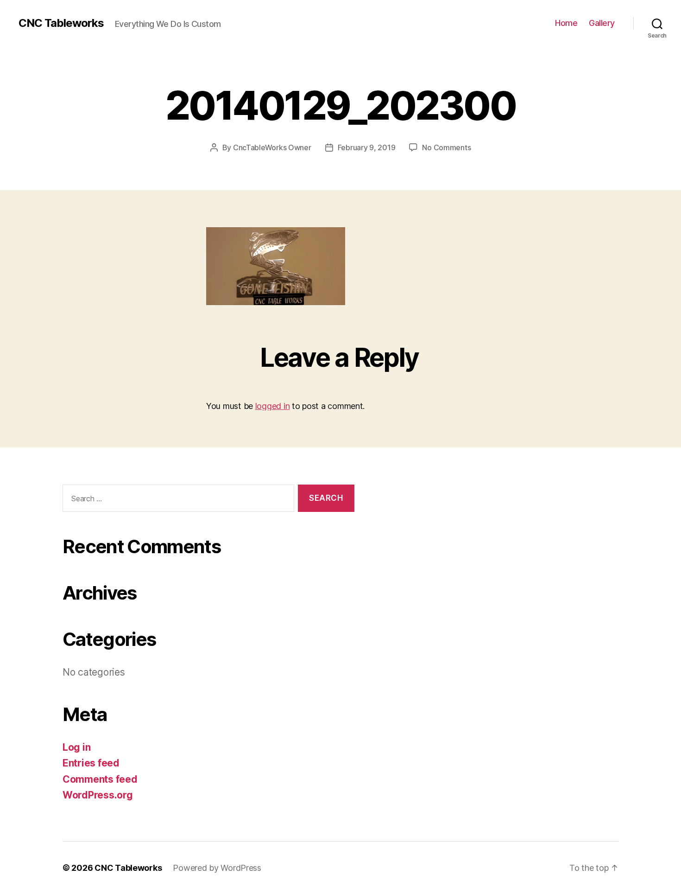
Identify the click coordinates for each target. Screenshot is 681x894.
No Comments (446, 147)
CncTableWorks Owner (272, 147)
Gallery (602, 23)
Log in (76, 747)
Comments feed (100, 779)
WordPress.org (98, 795)
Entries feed (91, 763)
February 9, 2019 (367, 147)
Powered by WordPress (217, 868)
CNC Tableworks (61, 23)
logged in (272, 406)
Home (566, 23)
